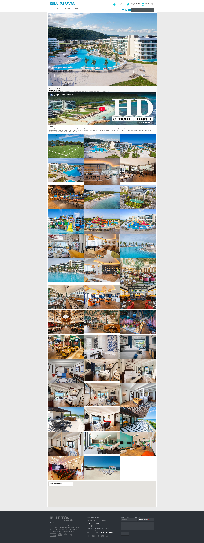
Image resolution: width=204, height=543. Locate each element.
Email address (144, 519)
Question (125, 524)
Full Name (124, 519)
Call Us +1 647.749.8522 (93, 523)
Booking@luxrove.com (93, 526)
